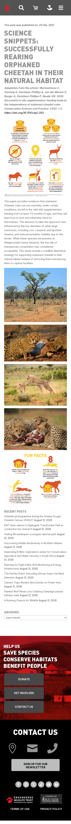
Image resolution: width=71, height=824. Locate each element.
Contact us (24, 706)
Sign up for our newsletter (35, 765)
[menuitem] (7, 8)
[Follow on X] (34, 784)
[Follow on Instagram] (26, 784)
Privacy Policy (51, 809)
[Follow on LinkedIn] (56, 784)
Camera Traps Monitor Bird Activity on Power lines (32, 582)
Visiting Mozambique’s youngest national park (30, 534)
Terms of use (20, 809)
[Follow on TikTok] (41, 784)
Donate (24, 679)
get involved (24, 693)
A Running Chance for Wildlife (21, 600)
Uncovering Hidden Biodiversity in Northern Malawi (33, 543)
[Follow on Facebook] (18, 784)
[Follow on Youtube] (49, 784)
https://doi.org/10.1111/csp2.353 (24, 112)
